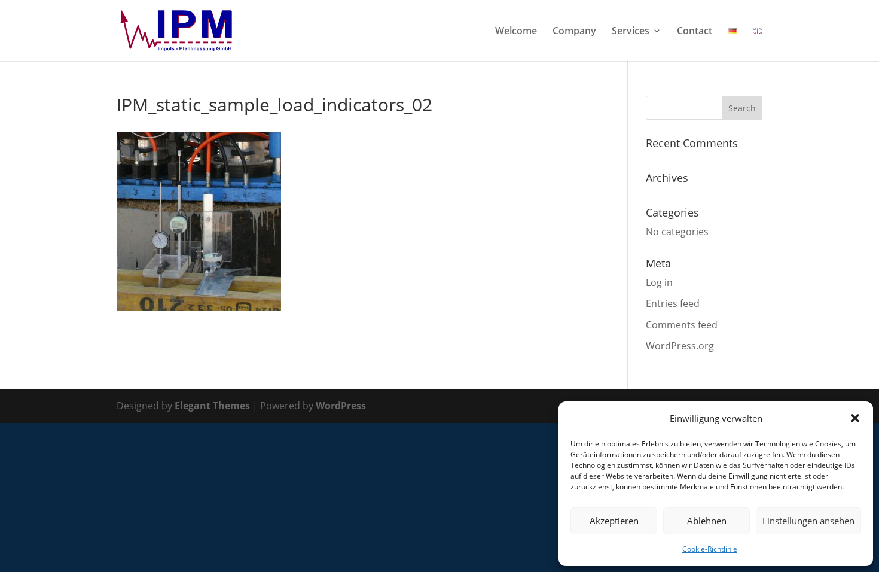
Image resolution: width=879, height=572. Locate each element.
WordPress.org (680, 345)
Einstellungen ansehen (808, 521)
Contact (694, 31)
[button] (855, 418)
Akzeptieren (614, 521)
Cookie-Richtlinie (709, 549)
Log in (659, 282)
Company (574, 31)
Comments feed (682, 324)
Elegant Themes (212, 405)
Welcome (516, 31)
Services (630, 31)
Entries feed (673, 303)
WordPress (341, 405)
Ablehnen (707, 521)
